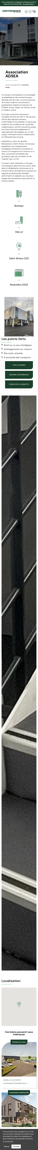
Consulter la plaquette (19, 384)
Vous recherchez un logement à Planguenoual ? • (19, 3)
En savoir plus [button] (8, 1141)
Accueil (7, 85)
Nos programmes (16, 85)
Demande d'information (19, 375)
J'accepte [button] (16, 1146)
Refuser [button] (6, 1146)
